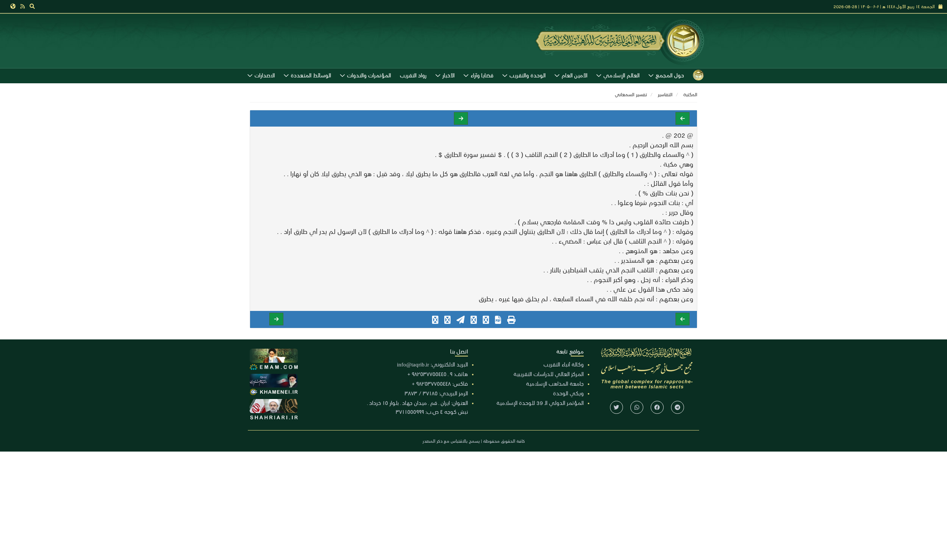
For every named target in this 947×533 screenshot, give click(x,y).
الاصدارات (265, 75)
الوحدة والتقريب (527, 75)
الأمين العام (574, 75)
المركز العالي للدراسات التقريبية (548, 374)
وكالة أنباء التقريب (563, 364)
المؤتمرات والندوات (369, 75)
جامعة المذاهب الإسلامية (555, 383)
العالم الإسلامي (621, 75)
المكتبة (690, 94)
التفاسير (665, 94)
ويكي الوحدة (568, 393)
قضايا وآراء (482, 75)
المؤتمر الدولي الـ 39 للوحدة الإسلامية (540, 402)
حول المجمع (670, 75)
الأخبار (448, 75)
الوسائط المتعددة (311, 75)
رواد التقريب (413, 75)
